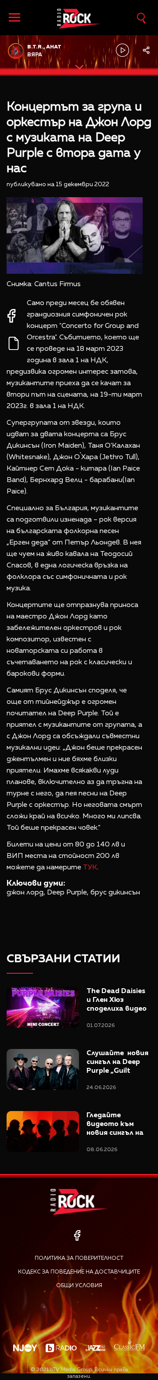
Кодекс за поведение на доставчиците (79, 1272)
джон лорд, (26, 892)
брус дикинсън (115, 892)
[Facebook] (77, 1235)
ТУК (90, 867)
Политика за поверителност (79, 1258)
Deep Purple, (68, 892)
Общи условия (79, 1285)
